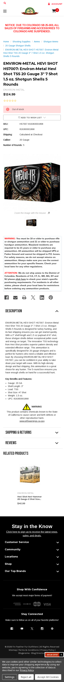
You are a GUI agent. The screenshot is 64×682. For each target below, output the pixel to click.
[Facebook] (6, 297)
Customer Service (17, 542)
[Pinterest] (51, 297)
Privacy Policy (47, 650)
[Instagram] (42, 628)
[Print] (24, 297)
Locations (11, 556)
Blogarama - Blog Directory (32, 653)
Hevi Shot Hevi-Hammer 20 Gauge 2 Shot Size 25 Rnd (29, 498)
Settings (9, 677)
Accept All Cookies (48, 677)
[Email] (15, 297)
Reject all (26, 677)
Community (13, 549)
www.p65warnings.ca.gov (32, 421)
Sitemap (13, 650)
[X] (33, 297)
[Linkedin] (42, 297)
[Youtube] (21, 628)
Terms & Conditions (29, 650)
